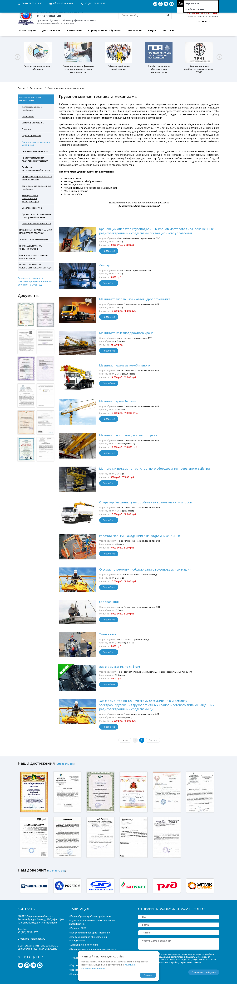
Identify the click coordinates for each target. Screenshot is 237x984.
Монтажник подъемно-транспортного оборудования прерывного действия (155, 468)
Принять (148, 975)
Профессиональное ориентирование (30, 247)
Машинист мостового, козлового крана (128, 435)
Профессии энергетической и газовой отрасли (37, 178)
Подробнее (109, 250)
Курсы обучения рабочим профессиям (90, 916)
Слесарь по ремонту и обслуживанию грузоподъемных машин (145, 569)
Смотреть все (65, 763)
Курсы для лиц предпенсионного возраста (93, 949)
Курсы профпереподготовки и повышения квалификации (92, 922)
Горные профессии (31, 135)
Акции (152, 30)
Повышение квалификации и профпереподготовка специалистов (78, 69)
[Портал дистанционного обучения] (38, 53)
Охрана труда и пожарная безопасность (34, 257)
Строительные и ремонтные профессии (36, 187)
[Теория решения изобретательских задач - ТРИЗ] (199, 53)
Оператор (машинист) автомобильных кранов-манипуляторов (145, 502)
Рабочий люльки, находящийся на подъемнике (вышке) (140, 536)
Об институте (27, 30)
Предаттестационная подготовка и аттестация (35, 159)
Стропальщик (109, 602)
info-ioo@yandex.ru (63, 3)
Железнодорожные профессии (32, 108)
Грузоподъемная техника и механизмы (36, 143)
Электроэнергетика (32, 207)
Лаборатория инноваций (33, 239)
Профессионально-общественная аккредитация (159, 69)
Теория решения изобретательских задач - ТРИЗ (199, 69)
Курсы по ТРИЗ (78, 928)
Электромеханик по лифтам (119, 667)
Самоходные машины (33, 122)
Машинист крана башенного (120, 401)
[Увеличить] (26, 314)
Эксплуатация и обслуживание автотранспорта (30, 198)
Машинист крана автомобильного (124, 365)
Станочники (28, 116)
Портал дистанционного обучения (38, 68)
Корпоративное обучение (104, 30)
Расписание (74, 30)
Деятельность (51, 30)
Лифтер (104, 265)
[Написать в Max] (171, 4)
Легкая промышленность (35, 151)
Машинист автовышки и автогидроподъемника (134, 299)
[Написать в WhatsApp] (160, 4)
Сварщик (26, 129)
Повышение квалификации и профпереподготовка (35, 231)
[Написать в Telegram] (166, 4)
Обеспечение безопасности (36, 223)
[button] (17, 57)
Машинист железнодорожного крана (126, 333)
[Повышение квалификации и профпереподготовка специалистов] (78, 53)
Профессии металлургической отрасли (36, 169)
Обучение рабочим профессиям (119, 68)
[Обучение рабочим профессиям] (118, 53)
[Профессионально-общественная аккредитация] (159, 53)
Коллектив (135, 30)
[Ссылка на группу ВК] (155, 4)
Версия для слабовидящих (194, 6)
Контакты (169, 30)
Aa (180, 3)
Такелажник (108, 634)
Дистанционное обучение (84, 944)
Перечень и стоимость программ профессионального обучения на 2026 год (35, 281)
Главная (21, 88)
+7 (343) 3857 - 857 (95, 3)
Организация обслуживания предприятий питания (36, 216)
